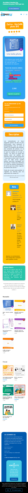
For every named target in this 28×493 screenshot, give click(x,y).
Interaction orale (9, 81)
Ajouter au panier (14, 94)
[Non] (26, 487)
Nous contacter (7, 448)
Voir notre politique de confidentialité (12, 452)
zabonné (11, 111)
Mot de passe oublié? (8, 122)
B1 (10, 73)
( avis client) (14, 34)
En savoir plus (16, 490)
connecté (17, 257)
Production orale (17, 81)
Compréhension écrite (17, 80)
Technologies (17, 75)
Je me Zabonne (14, 8)
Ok (8, 490)
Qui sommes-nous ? (8, 447)
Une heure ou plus (13, 78)
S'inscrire (14, 479)
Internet (11, 75)
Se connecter (14, 125)
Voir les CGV (7, 451)
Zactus (11, 77)
